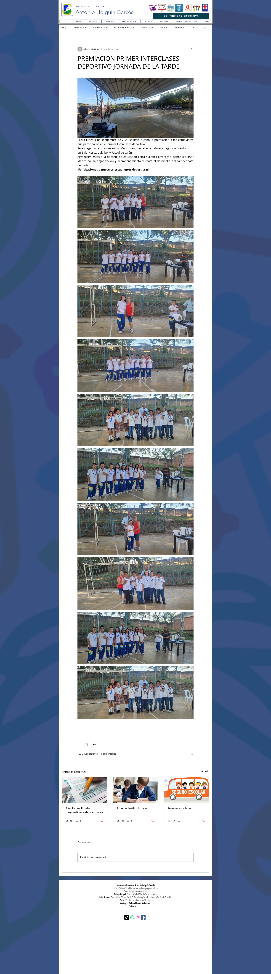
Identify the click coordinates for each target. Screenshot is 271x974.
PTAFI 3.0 (164, 27)
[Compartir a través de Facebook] (78, 744)
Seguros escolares (179, 808)
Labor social (147, 27)
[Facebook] (143, 917)
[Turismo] (196, 8)
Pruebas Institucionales (132, 808)
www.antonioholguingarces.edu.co (145, 888)
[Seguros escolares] (186, 790)
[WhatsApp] (132, 917)
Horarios (179, 27)
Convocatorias (100, 27)
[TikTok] (126, 917)
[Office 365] (188, 8)
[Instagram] (137, 917)
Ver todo (204, 771)
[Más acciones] (192, 49)
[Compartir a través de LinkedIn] (94, 744)
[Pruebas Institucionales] (135, 790)
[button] (78, 21)
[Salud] (205, 8)
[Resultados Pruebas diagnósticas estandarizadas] (84, 790)
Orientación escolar (124, 27)
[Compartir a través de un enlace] (102, 744)
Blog (64, 27)
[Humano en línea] (170, 8)
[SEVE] (162, 8)
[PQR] (179, 8)
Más (193, 27)
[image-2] (153, 8)
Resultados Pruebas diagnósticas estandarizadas (84, 810)
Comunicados (80, 27)
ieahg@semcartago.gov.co (138, 891)
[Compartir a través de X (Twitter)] (86, 744)
